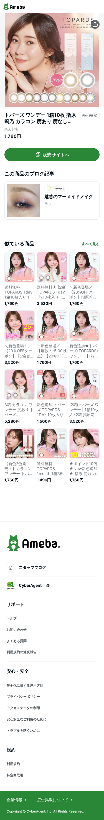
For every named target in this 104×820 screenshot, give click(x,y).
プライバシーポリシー (23, 696)
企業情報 (14, 799)
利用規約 (13, 764)
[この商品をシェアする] (95, 24)
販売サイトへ (56, 154)
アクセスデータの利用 (23, 708)
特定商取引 (15, 775)
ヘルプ (12, 618)
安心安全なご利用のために (27, 719)
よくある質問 (17, 641)
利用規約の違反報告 (22, 652)
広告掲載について (52, 799)
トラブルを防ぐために (23, 730)
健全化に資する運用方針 (25, 685)
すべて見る (91, 244)
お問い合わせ (17, 629)
